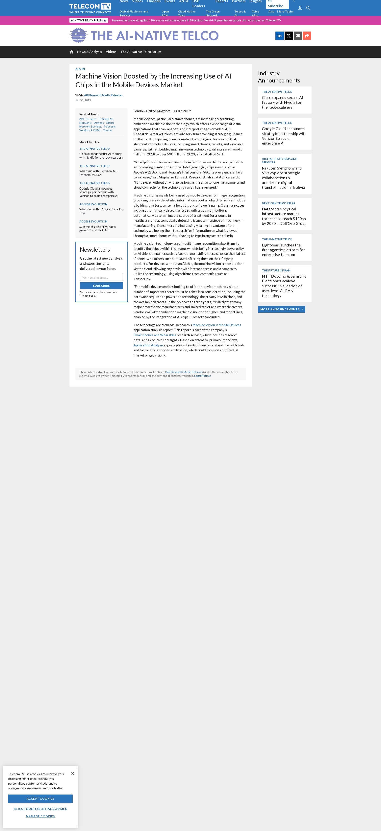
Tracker (108, 130)
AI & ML (80, 69)
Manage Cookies (40, 816)
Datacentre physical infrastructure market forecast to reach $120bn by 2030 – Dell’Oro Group (284, 216)
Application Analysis (149, 345)
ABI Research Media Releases (103, 95)
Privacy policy (88, 295)
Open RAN (165, 13)
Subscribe (101, 285)
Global (110, 122)
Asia (271, 11)
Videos (111, 52)
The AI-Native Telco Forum (140, 52)
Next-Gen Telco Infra (278, 203)
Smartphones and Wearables (155, 335)
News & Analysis (89, 52)
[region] (40, 797)
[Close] (72, 773)
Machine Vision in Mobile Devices (216, 325)
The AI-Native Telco (94, 148)
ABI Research (87, 119)
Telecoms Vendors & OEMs (97, 128)
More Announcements (280, 309)
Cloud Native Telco (186, 13)
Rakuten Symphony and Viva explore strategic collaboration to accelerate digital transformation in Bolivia (283, 178)
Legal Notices (202, 375)
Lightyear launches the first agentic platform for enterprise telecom (283, 250)
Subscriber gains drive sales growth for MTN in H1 (97, 228)
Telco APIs (255, 13)
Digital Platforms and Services (134, 13)
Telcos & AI (240, 13)
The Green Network (213, 13)
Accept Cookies (40, 798)
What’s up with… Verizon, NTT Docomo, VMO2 (99, 172)
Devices (99, 122)
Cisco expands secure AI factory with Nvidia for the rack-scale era (101, 155)
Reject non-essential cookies (40, 808)
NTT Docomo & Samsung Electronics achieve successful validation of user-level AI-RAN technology (284, 286)
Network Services (90, 126)
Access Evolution (93, 204)
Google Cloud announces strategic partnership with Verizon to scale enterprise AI (98, 192)
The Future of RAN (276, 270)
